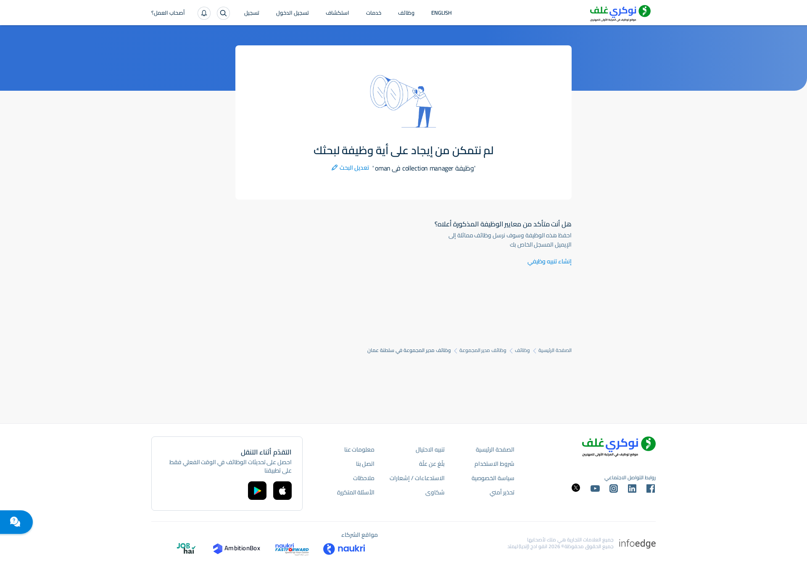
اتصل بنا (365, 463)
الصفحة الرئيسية (555, 350)
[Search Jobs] (223, 13)
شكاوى (435, 492)
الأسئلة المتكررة (356, 492)
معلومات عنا (359, 449)
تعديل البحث (350, 167)
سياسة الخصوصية (493, 478)
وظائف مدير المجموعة (483, 350)
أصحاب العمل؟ (168, 13)
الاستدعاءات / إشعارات (417, 478)
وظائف (406, 13)
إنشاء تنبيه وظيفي (549, 261)
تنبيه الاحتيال (430, 449)
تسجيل (251, 13)
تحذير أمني (502, 492)
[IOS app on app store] (282, 490)
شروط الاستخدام (494, 463)
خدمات (373, 13)
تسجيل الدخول (292, 13)
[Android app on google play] (257, 490)
